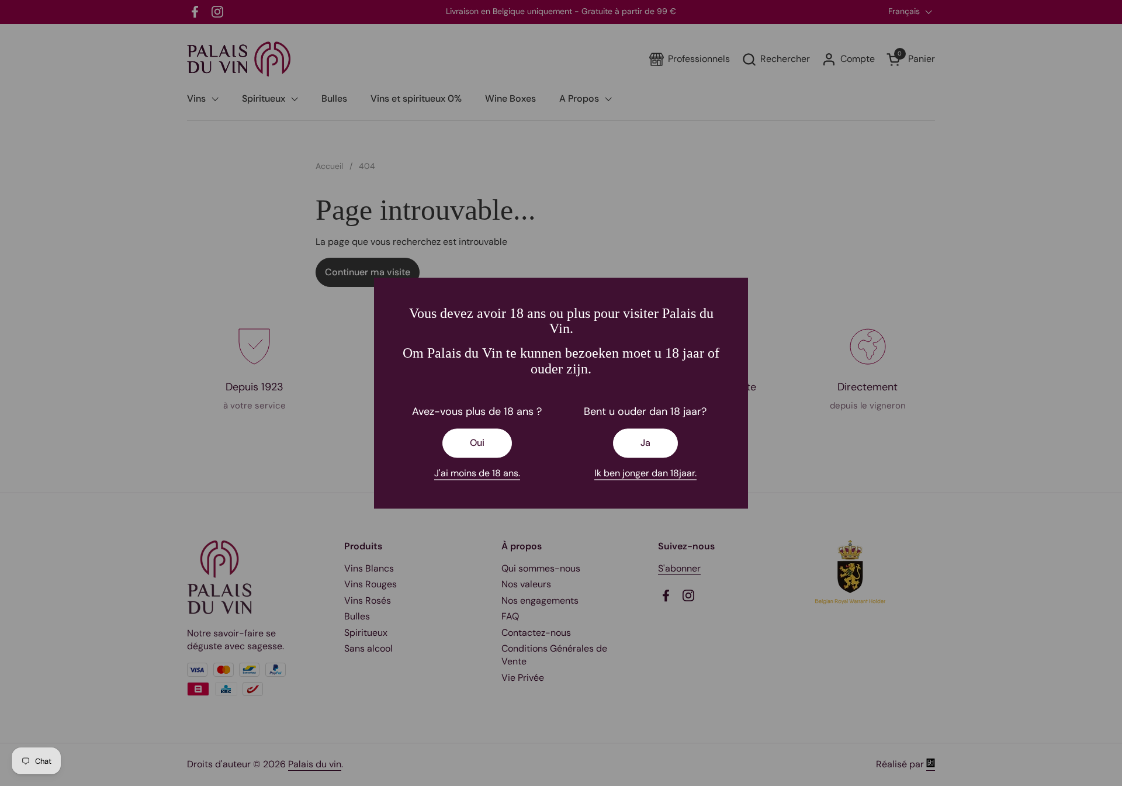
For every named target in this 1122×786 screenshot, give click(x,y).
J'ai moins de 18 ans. (477, 474)
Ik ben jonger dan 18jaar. (645, 474)
